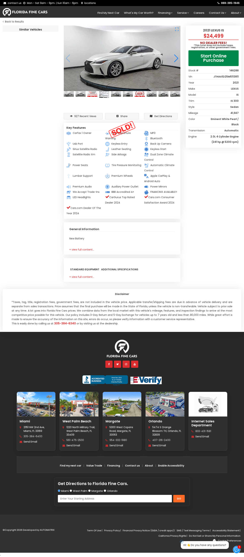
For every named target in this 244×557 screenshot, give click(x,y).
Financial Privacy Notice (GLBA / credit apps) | (149, 530)
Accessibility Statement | (226, 530)
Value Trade (94, 465)
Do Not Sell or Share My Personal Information (214, 536)
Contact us (132, 465)
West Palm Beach (77, 421)
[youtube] (135, 364)
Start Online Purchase (213, 58)
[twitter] (117, 364)
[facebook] (109, 364)
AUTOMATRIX (46, 530)
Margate (113, 421)
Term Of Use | (94, 530)
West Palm (80, 491)
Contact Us (216, 13)
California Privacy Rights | (172, 536)
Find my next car (108, 13)
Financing (164, 13)
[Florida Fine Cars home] (122, 350)
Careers (199, 13)
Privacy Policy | (112, 530)
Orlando (155, 421)
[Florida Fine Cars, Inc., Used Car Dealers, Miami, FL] (105, 380)
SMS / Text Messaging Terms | (194, 530)
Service (182, 13)
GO (179, 498)
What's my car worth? (138, 13)
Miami (25, 421)
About (235, 13)
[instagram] (126, 364)
